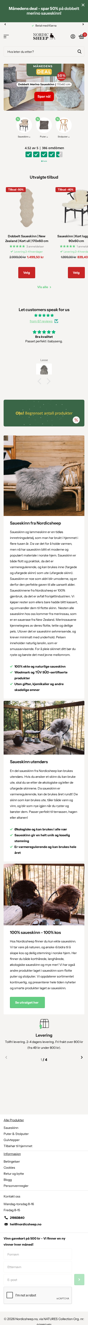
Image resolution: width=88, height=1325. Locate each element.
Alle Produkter (14, 1120)
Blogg (8, 1180)
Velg (26, 273)
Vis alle (43, 287)
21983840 (17, 1218)
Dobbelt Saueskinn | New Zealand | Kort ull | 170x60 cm (26, 238)
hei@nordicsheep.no (25, 1224)
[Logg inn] (73, 36)
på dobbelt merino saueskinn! (44, 11)
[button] (5, 24)
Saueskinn (11, 1128)
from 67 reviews (41, 321)
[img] (44, 315)
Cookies (9, 1168)
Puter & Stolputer (16, 1134)
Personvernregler (16, 1186)
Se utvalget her (27, 1002)
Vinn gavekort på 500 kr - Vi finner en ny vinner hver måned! (34, 1241)
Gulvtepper (12, 1140)
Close (83, 5)
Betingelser (12, 1161)
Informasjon (12, 1154)
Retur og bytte (14, 1174)
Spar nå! (44, 96)
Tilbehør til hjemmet (18, 1146)
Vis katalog (6, 36)
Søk (79, 51)
